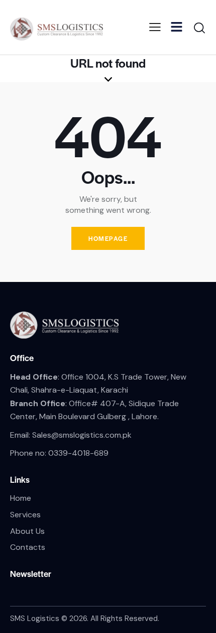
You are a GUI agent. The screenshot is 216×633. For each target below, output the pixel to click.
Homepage (108, 238)
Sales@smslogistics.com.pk (82, 435)
